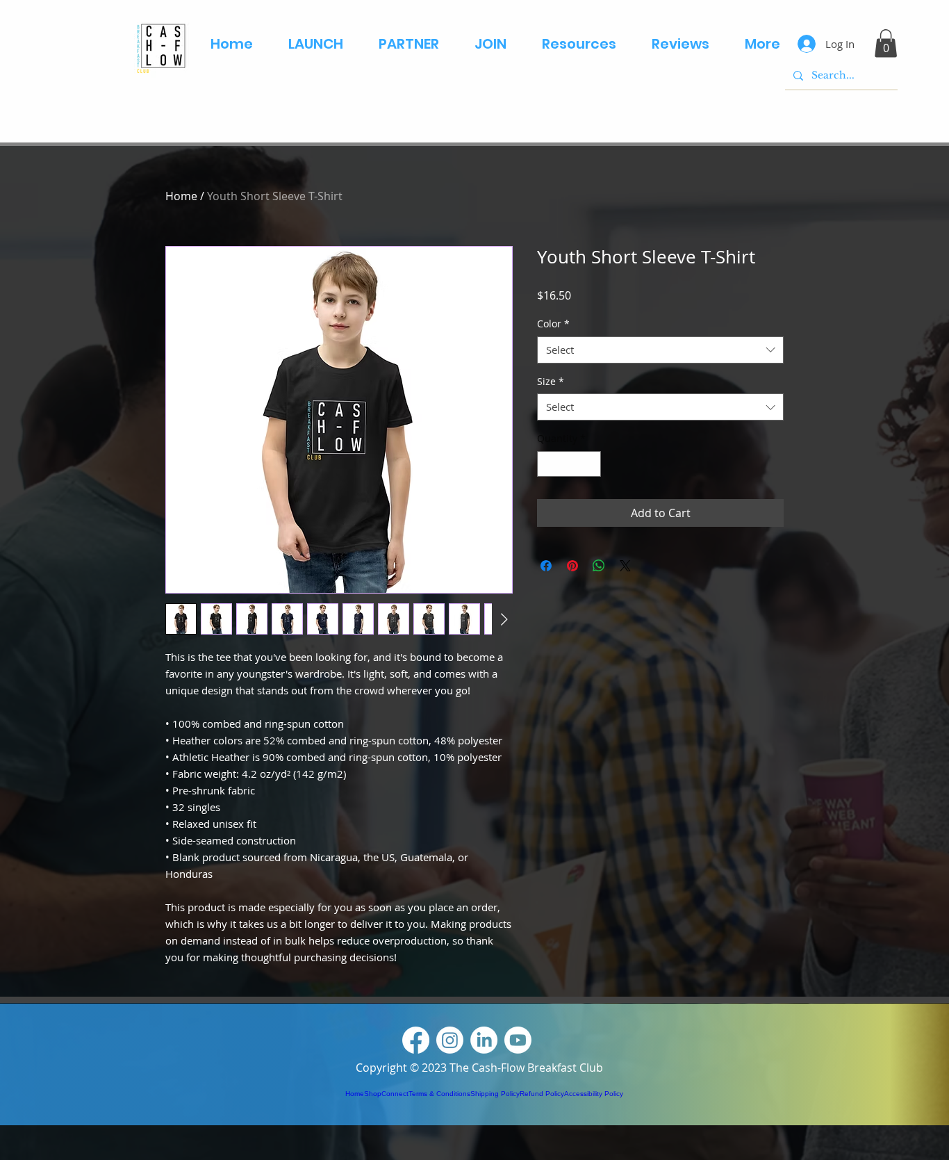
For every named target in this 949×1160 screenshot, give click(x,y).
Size (550, 381)
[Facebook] (415, 1040)
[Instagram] (449, 1040)
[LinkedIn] (483, 1040)
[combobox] (660, 349)
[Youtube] (517, 1040)
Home (181, 196)
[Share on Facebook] (546, 565)
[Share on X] (625, 565)
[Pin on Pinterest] (572, 565)
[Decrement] (547, 464)
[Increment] (590, 464)
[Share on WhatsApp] (599, 565)
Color (553, 323)
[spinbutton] (568, 464)
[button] (886, 43)
